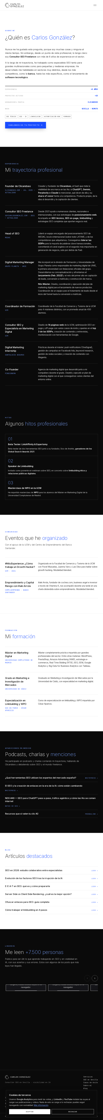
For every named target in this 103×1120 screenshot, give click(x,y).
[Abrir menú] (95, 5)
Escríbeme (70, 1054)
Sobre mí (87, 1085)
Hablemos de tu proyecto (24, 125)
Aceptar (30, 1112)
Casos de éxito (90, 1082)
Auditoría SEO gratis (39, 1054)
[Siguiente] (95, 978)
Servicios (88, 1077)
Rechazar (72, 1112)
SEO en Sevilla (90, 1080)
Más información (41, 1105)
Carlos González (20, 1077)
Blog (85, 1088)
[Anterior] (87, 978)
